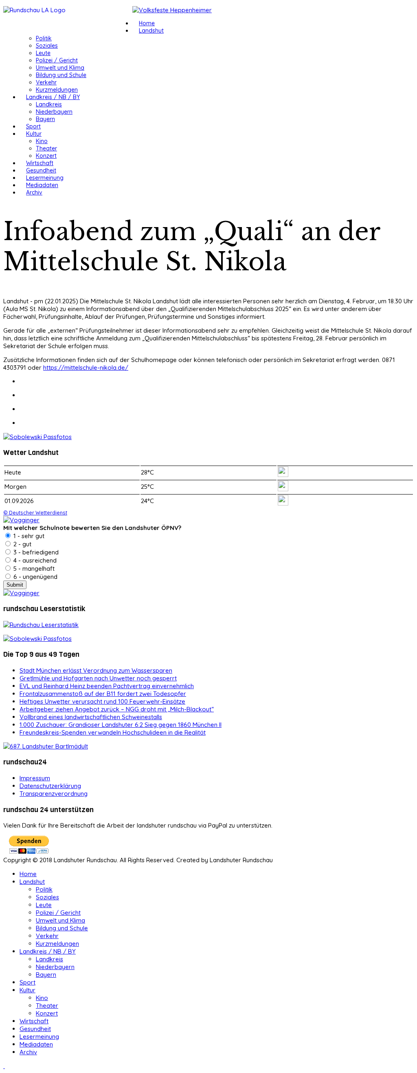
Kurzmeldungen (57, 89)
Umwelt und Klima (60, 67)
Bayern (45, 119)
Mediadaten (42, 185)
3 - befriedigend (35, 552)
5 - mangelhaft (33, 568)
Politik (44, 38)
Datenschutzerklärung (50, 786)
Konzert (46, 155)
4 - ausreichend (34, 560)
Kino (42, 141)
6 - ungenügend (34, 577)
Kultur (34, 133)
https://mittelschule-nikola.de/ (85, 367)
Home (147, 23)
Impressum (35, 778)
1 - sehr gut (28, 536)
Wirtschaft (39, 163)
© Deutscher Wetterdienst (35, 512)
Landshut (151, 30)
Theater (46, 148)
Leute (43, 53)
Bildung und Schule (61, 75)
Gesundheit (41, 170)
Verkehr (46, 82)
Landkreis (49, 104)
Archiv (34, 192)
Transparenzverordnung (54, 793)
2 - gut (21, 544)
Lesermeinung (45, 177)
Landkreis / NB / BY (53, 97)
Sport (33, 126)
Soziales (47, 45)
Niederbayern (54, 111)
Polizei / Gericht (57, 60)
